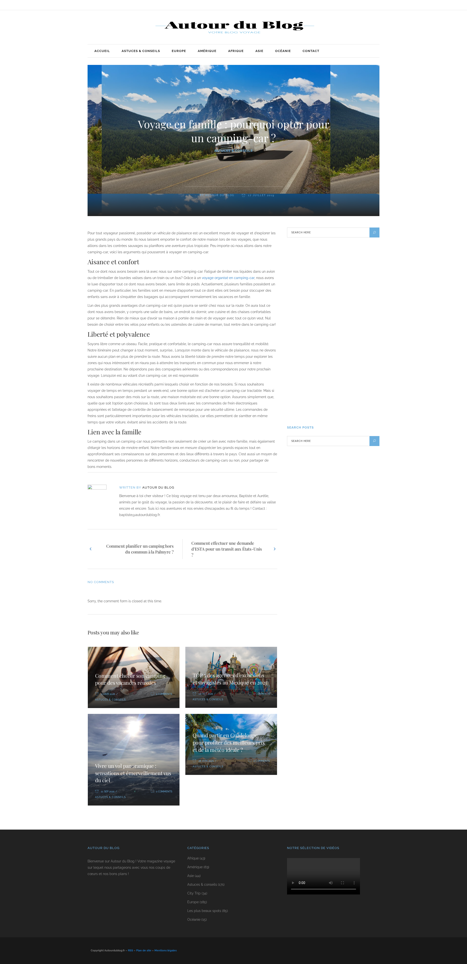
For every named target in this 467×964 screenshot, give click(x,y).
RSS (130, 950)
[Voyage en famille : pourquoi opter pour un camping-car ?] (100, 494)
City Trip (194, 893)
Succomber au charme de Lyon (350, 390)
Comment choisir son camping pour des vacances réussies (130, 679)
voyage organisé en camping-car (228, 278)
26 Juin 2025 (206, 761)
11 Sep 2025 (107, 791)
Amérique (195, 867)
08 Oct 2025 (206, 693)
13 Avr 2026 (108, 694)
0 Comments (164, 694)
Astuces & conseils (233, 150)
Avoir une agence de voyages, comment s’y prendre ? (349, 359)
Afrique (193, 858)
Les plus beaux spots (204, 911)
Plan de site (143, 950)
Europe (193, 902)
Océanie (193, 919)
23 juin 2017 (335, 410)
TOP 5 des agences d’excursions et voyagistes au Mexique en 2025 (230, 679)
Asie (190, 876)
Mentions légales (165, 950)
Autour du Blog (219, 195)
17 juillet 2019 (260, 195)
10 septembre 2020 (339, 342)
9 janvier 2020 (337, 308)
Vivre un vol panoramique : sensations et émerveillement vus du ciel (133, 772)
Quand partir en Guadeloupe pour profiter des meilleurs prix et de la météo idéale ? (229, 742)
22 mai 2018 (334, 376)
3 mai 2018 (334, 273)
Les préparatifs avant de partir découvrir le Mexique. (350, 325)
